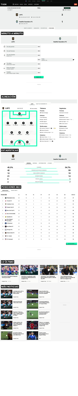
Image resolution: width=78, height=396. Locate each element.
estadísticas (44, 28)
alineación (36, 28)
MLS (40, 338)
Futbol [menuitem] (25, 4)
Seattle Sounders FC (41, 104)
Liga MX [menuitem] (21, 4)
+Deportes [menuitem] (30, 4)
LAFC (32, 104)
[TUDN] (4, 4)
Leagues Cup (4, 281)
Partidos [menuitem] (17, 4)
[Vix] (75, 4)
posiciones (51, 28)
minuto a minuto (28, 28)
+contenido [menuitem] (36, 4)
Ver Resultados (71, 243)
